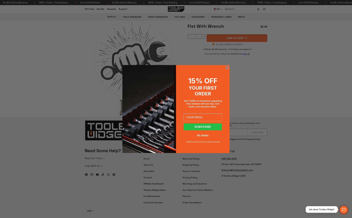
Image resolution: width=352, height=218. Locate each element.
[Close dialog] (227, 67)
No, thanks (202, 135)
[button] (343, 209)
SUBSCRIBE (203, 126)
